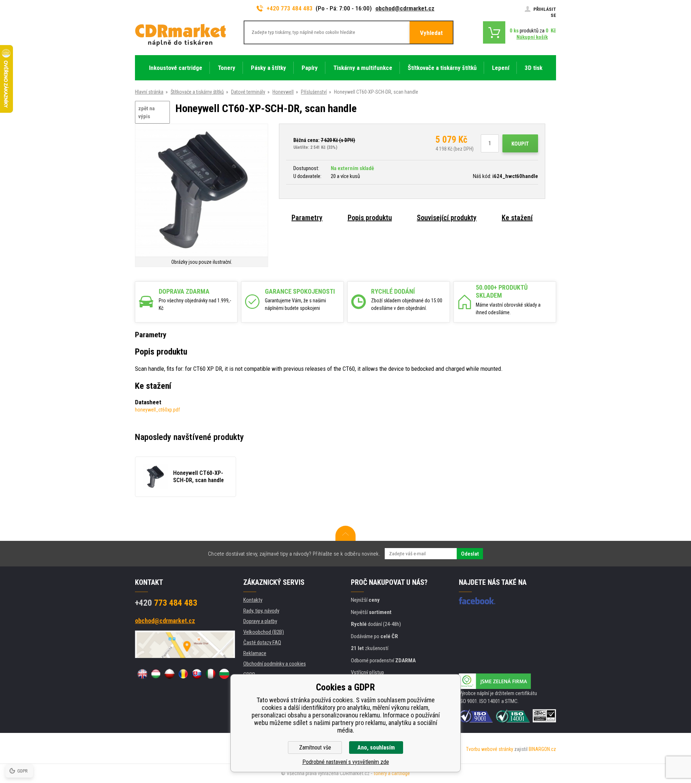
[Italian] (211, 674)
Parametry (307, 217)
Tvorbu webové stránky (489, 749)
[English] (142, 674)
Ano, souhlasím (376, 747)
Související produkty (447, 217)
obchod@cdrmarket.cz (404, 8)
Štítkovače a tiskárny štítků (197, 92)
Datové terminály (248, 92)
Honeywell (283, 92)
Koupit (520, 144)
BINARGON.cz (542, 749)
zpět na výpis (146, 112)
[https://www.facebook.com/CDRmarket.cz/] (477, 600)
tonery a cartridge (392, 773)
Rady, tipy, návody (261, 611)
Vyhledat (431, 32)
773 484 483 (166, 603)
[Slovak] (197, 674)
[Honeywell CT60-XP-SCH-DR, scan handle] (201, 191)
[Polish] (169, 674)
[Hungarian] (156, 674)
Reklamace (254, 653)
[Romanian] (183, 674)
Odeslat (470, 554)
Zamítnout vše (315, 747)
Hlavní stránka (149, 92)
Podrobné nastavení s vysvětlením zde (345, 761)
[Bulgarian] (224, 674)
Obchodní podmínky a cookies (274, 663)
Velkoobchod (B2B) (263, 632)
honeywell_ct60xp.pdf (157, 410)
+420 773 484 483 (290, 8)
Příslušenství (314, 92)
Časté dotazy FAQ (262, 642)
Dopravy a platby (260, 621)
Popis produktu (370, 217)
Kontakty (252, 600)
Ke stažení (517, 217)
